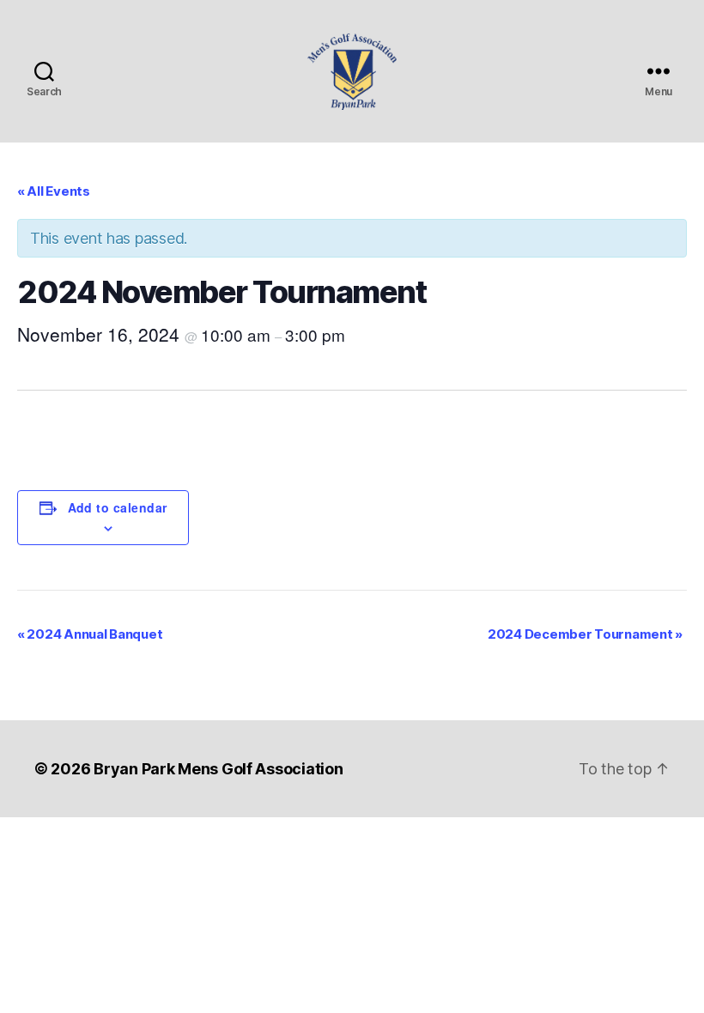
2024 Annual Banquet (89, 634)
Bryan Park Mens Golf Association (218, 769)
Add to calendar (117, 507)
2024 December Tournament (585, 634)
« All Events (53, 191)
